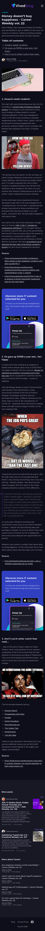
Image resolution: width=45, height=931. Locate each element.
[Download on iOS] (30, 318)
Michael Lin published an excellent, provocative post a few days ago (22, 373)
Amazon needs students (16, 45)
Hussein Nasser (11, 710)
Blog (13, 922)
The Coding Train (11, 728)
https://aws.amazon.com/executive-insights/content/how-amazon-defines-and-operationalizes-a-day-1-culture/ (22, 270)
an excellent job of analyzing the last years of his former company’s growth (22, 244)
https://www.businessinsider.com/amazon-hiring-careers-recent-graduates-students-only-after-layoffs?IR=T (24, 261)
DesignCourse (10, 732)
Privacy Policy (23, 922)
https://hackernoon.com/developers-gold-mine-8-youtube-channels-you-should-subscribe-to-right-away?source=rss (24, 763)
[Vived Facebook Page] (32, 922)
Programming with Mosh (14, 714)
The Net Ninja (10, 735)
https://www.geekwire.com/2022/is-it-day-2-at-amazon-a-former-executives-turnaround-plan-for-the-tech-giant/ (23, 279)
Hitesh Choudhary (12, 721)
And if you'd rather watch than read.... (22, 54)
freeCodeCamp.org (12, 724)
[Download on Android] (13, 318)
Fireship (8, 717)
